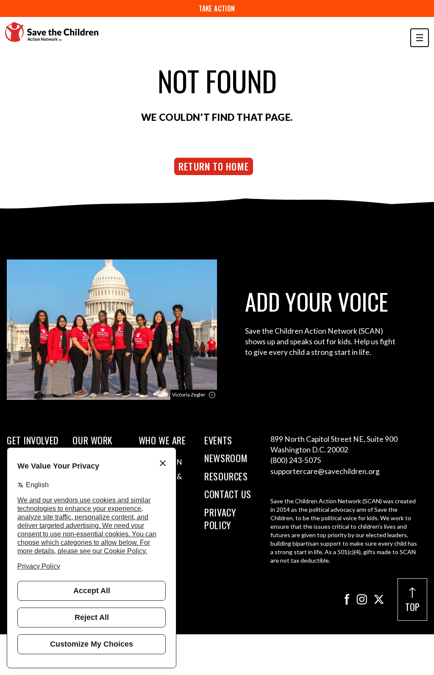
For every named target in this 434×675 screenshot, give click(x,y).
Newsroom (226, 458)
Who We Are (162, 440)
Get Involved (32, 440)
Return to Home (213, 166)
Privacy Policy (220, 519)
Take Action (217, 8)
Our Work (92, 440)
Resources (226, 476)
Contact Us (227, 494)
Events (218, 440)
